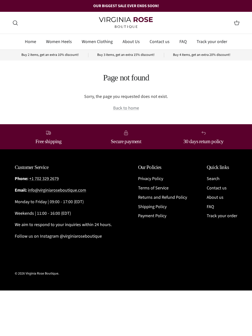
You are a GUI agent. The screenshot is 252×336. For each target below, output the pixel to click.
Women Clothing (97, 42)
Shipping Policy (152, 207)
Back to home (126, 108)
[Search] (15, 23)
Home (30, 42)
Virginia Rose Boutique (42, 273)
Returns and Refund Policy (162, 197)
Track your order (212, 42)
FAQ (183, 42)
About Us (131, 42)
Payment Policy (152, 216)
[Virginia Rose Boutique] (126, 23)
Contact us (160, 42)
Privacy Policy (150, 179)
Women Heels (59, 42)
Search (213, 179)
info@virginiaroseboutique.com (57, 190)
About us (215, 197)
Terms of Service (153, 188)
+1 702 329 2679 (44, 179)
